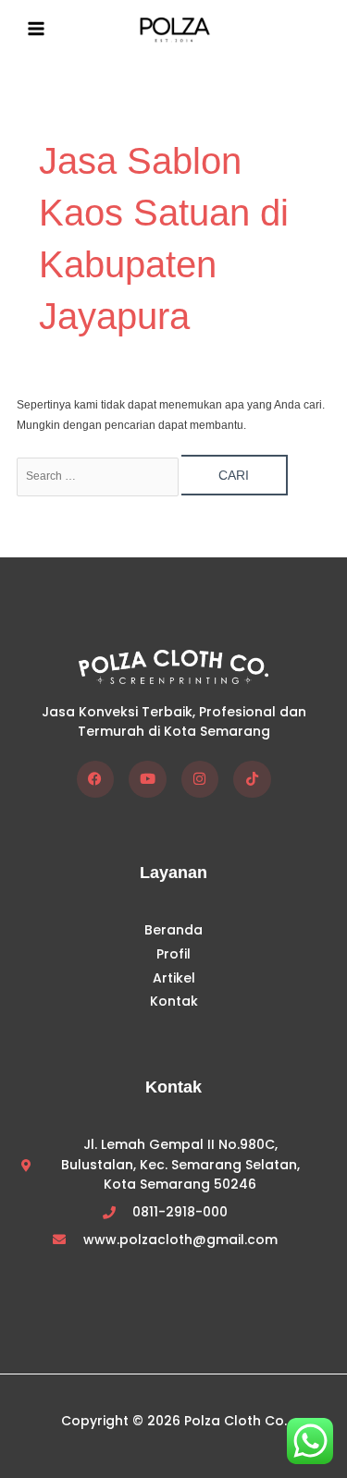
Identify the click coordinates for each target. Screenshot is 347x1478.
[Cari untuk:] (99, 476)
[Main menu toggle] (36, 28)
